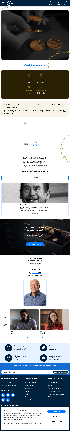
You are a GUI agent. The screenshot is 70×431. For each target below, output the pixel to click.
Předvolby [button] (56, 417)
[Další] (42, 337)
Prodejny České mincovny (56, 394)
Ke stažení (28, 397)
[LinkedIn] (13, 395)
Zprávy (27, 394)
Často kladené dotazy (55, 388)
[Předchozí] (27, 337)
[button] (24, 321)
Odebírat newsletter (60, 372)
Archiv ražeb (28, 400)
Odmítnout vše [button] (56, 421)
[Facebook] (3, 400)
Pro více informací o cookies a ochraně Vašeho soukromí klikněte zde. (22, 423)
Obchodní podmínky (54, 391)
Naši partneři (29, 388)
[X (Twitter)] (8, 400)
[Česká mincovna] (9, 3)
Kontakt (50, 385)
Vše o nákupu (52, 383)
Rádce (50, 397)
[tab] (35, 177)
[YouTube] (8, 395)
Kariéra (27, 391)
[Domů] (3, 8)
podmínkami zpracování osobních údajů (43, 368)
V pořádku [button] (56, 412)
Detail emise (35, 213)
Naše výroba (29, 385)
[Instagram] (3, 395)
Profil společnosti (30, 383)
